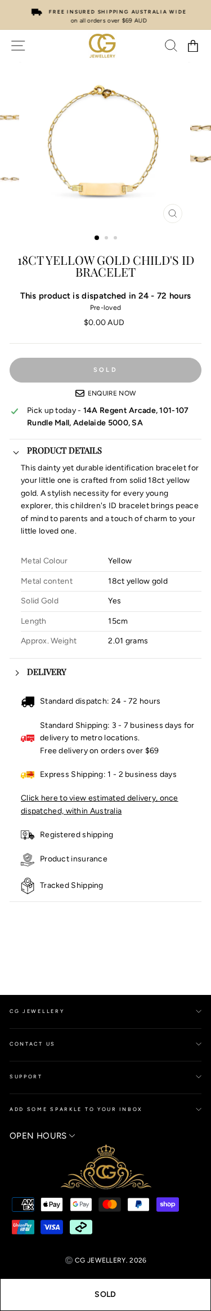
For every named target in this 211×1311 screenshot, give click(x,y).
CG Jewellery (37, 1011)
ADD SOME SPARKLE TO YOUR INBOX (76, 1109)
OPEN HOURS (39, 1136)
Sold (105, 1294)
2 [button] (107, 239)
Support (26, 1076)
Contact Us (33, 1044)
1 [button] (97, 238)
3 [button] (116, 239)
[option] (105, 15)
